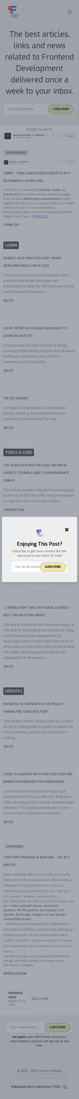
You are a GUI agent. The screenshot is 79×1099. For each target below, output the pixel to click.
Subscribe (53, 567)
